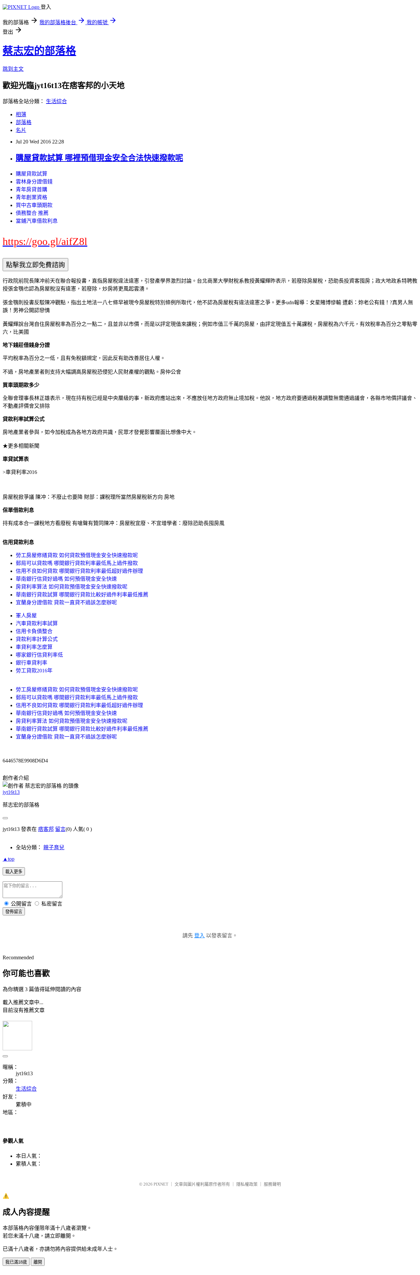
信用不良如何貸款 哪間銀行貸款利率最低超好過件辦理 (79, 571)
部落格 (24, 122)
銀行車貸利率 (31, 663)
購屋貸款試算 (31, 174)
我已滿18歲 (16, 1262)
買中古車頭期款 (34, 205)
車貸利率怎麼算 (34, 647)
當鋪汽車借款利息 (37, 221)
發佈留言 (13, 911)
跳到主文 (13, 69)
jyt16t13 (11, 792)
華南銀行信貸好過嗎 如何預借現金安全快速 (66, 579)
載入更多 (13, 871)
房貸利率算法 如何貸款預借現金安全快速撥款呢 (71, 587)
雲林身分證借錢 (34, 181)
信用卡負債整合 (34, 631)
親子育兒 (53, 847)
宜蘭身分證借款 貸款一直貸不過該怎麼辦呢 (66, 602)
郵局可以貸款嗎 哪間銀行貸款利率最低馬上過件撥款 (77, 563)
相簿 (21, 114)
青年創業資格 (31, 197)
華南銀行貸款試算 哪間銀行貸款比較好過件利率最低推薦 (82, 594)
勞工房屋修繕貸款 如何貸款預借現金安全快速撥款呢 (77, 555)
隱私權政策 (247, 1184)
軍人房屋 (26, 615)
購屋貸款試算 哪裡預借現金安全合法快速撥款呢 (99, 158)
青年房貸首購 (31, 189)
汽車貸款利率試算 (37, 623)
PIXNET (161, 1184)
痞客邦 (46, 829)
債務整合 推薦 (32, 213)
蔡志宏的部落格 (39, 51)
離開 (37, 1262)
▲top (8, 859)
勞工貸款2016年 (34, 670)
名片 (21, 130)
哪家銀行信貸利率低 (39, 655)
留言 (60, 829)
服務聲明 (272, 1184)
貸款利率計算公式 (37, 639)
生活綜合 (56, 101)
